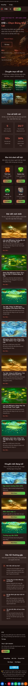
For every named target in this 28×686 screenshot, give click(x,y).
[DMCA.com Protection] (14, 667)
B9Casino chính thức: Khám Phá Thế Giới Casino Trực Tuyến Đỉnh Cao (13, 340)
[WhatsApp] (15, 683)
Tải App (11, 4)
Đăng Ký (17, 9)
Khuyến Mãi (21, 658)
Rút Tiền (14, 658)
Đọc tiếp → (6, 250)
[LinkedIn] (12, 683)
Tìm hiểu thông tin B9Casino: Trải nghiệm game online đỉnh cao (14, 374)
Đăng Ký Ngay (8, 39)
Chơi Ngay (7, 181)
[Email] (22, 683)
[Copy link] (25, 683)
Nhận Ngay (14, 493)
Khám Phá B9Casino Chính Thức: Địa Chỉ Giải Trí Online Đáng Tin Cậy (13, 274)
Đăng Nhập (3, 4)
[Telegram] (19, 683)
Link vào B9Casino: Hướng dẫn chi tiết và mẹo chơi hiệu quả (14, 241)
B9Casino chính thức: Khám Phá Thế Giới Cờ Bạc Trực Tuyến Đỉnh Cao (14, 439)
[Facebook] (2, 683)
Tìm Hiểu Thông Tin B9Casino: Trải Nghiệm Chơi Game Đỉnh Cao (13, 307)
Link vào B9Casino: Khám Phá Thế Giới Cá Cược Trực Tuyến (14, 406)
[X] (5, 683)
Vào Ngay (5, 651)
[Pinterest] (9, 683)
